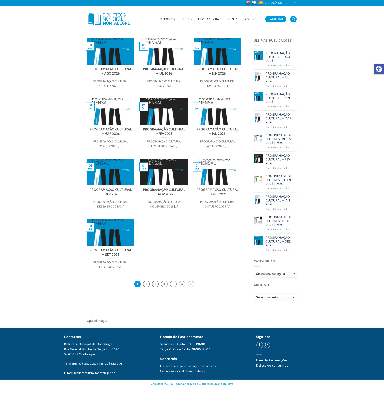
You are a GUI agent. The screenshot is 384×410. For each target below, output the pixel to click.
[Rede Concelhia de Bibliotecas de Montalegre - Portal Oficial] (109, 19)
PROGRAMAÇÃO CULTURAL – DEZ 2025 (278, 241)
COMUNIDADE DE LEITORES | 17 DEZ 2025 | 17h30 (279, 221)
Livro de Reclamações (272, 360)
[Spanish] (261, 3)
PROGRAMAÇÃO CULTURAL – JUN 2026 (278, 98)
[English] (255, 3)
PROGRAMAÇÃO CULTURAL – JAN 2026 (278, 200)
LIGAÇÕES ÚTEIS (277, 2)
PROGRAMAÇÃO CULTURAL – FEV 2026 (278, 159)
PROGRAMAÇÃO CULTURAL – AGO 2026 (278, 57)
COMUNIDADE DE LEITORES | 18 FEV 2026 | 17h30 (279, 139)
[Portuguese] (248, 3)
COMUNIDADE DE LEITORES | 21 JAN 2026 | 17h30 (279, 180)
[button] (379, 69)
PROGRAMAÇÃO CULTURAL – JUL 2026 (278, 77)
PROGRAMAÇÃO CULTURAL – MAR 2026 (278, 118)
